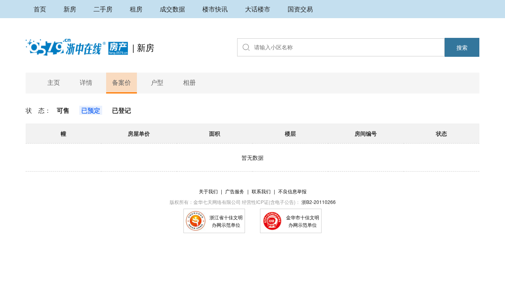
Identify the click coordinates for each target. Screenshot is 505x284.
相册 (189, 82)
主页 (53, 82)
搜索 (462, 47)
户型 (157, 82)
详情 (86, 82)
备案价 (121, 82)
